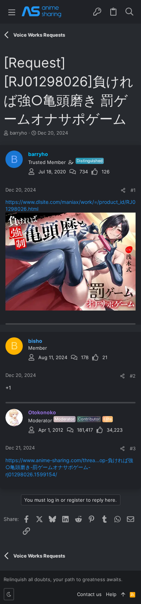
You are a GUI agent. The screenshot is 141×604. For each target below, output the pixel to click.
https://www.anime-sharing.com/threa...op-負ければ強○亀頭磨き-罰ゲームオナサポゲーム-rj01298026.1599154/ (69, 467)
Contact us (89, 594)
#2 (133, 376)
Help (111, 594)
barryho (18, 133)
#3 (133, 448)
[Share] (123, 190)
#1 (133, 190)
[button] (12, 11)
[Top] (123, 594)
